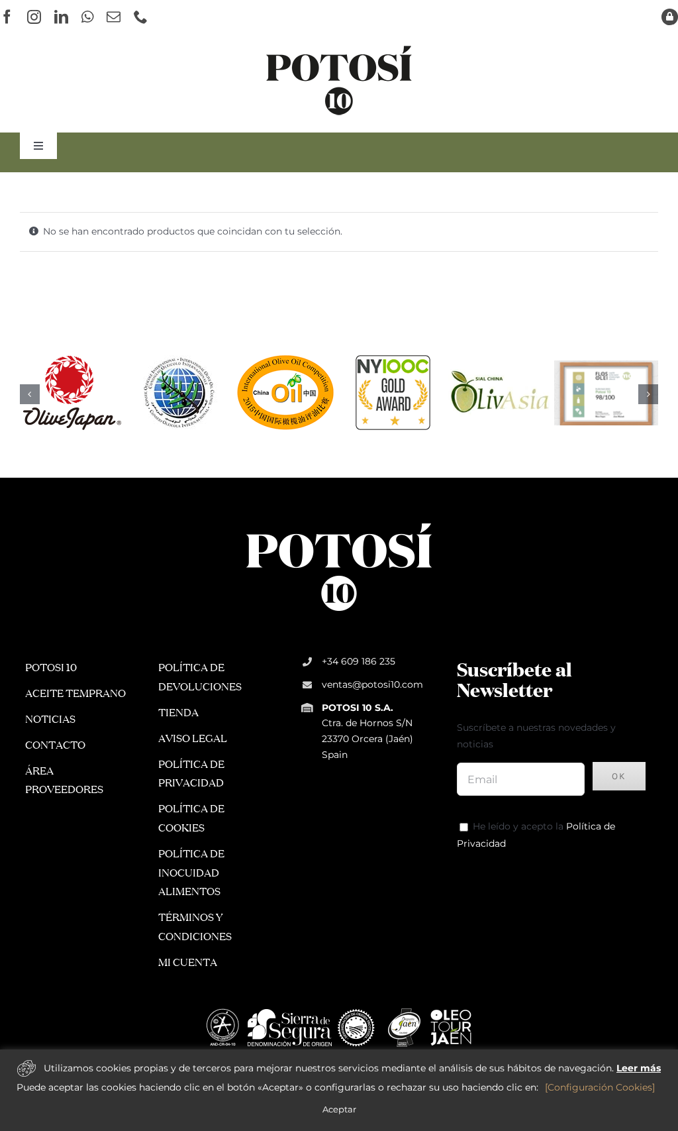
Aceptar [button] (339, 1109)
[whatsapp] (87, 17)
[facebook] (7, 17)
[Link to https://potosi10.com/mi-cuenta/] (669, 17)
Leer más (638, 1068)
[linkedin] (61, 17)
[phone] (141, 17)
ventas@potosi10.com (372, 684)
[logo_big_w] (339, 522)
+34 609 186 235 (358, 661)
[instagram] (34, 17)
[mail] (114, 17)
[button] (30, 394)
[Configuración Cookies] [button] (600, 1087)
